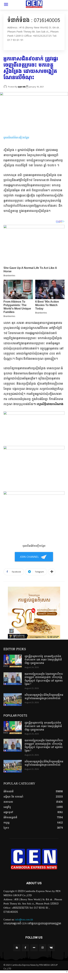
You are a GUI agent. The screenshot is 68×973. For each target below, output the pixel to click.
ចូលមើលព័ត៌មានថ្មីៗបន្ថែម (16, 137)
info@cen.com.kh (24, 919)
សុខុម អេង (21, 86)
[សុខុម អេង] (5, 86)
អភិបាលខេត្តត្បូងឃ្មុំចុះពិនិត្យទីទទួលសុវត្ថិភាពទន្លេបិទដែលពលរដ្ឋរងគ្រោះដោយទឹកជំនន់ (44, 697)
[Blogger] (16, 947)
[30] (34, 638)
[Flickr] (34, 947)
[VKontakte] (51, 947)
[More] (51, 571)
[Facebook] (25, 947)
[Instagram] (42, 947)
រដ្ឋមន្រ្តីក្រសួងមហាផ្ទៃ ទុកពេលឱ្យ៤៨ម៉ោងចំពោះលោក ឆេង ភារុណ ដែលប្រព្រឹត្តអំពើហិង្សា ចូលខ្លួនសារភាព (43, 659)
